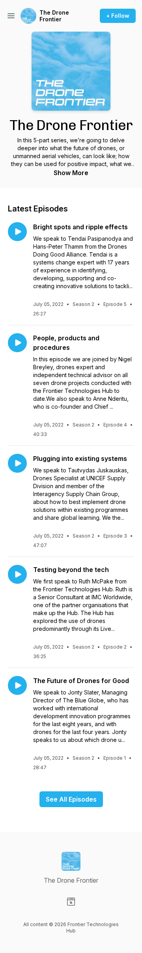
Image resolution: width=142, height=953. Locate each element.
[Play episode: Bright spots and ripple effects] (17, 231)
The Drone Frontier (54, 16)
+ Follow (117, 15)
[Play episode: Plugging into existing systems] (17, 463)
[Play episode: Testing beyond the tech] (17, 574)
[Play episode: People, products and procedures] (17, 342)
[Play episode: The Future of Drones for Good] (17, 685)
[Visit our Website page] (71, 902)
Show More (71, 173)
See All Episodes (71, 799)
